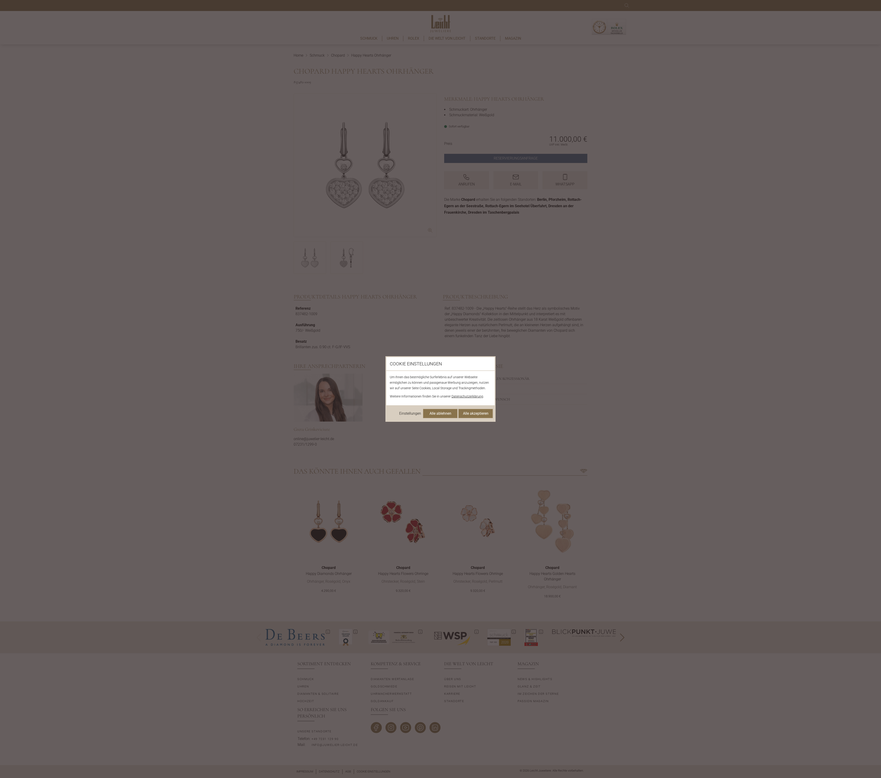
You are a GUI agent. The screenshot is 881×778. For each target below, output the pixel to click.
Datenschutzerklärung (467, 396)
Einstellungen (410, 413)
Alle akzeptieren (475, 413)
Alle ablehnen (440, 413)
